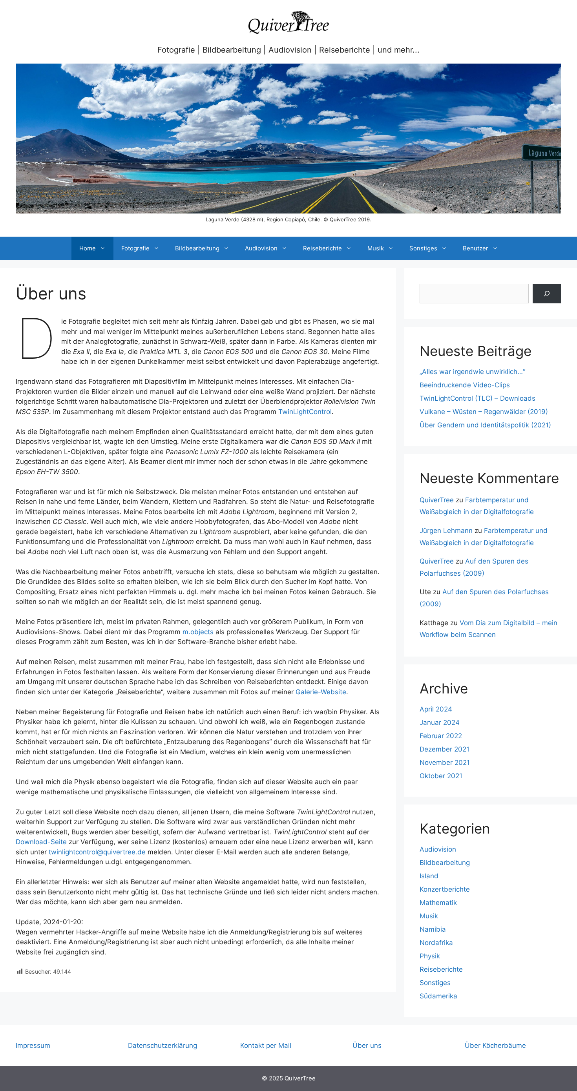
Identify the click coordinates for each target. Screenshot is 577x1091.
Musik (375, 248)
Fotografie (135, 248)
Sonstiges (423, 248)
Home (87, 248)
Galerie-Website (321, 692)
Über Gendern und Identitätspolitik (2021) (485, 425)
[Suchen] (547, 294)
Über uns (367, 1045)
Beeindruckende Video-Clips (465, 385)
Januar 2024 (440, 722)
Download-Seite (41, 842)
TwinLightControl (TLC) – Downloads (477, 398)
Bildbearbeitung (197, 248)
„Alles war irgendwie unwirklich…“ (472, 372)
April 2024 (436, 709)
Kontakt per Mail (265, 1045)
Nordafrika (436, 943)
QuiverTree (437, 500)
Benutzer (475, 248)
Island (429, 876)
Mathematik (438, 903)
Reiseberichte (322, 248)
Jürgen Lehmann (446, 531)
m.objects (198, 632)
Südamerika (438, 996)
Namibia (433, 929)
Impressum (33, 1045)
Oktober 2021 (441, 776)
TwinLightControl (305, 412)
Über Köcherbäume (495, 1045)
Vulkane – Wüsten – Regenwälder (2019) (484, 412)
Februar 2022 (441, 736)
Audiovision (261, 248)
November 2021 (445, 762)
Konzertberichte (445, 889)
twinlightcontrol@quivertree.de (97, 852)
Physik (430, 956)
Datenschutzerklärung (162, 1045)
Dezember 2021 (444, 749)
